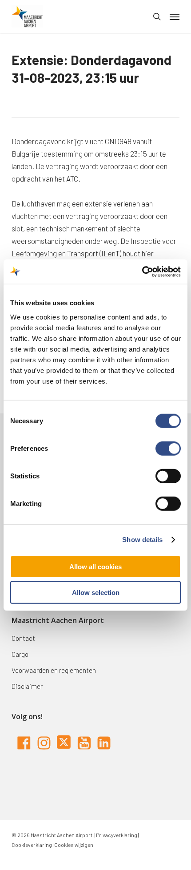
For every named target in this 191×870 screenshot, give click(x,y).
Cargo (20, 654)
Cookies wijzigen (73, 845)
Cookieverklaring (32, 845)
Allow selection (95, 592)
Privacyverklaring (116, 835)
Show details (142, 539)
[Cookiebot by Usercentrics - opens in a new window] (142, 271)
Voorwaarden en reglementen (54, 670)
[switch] (168, 448)
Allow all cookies (95, 566)
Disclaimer (27, 686)
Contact (23, 638)
